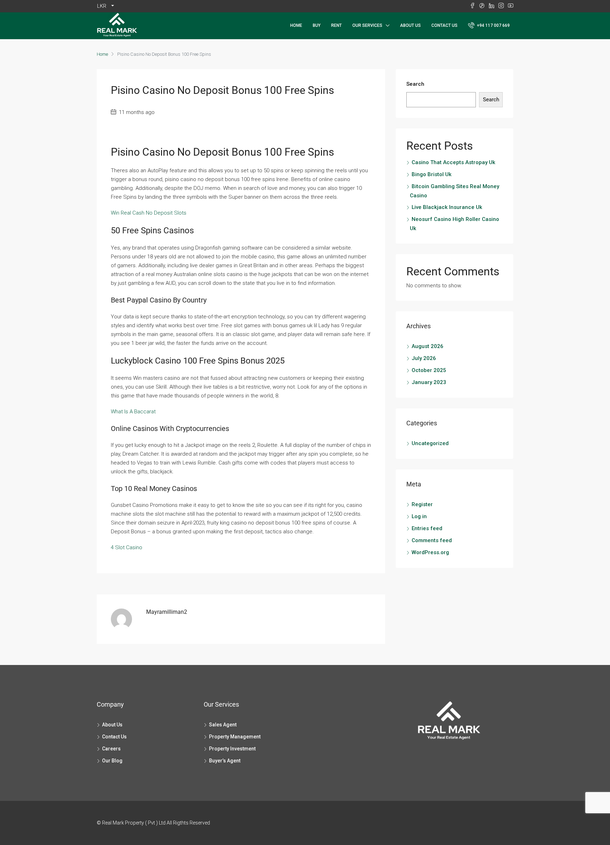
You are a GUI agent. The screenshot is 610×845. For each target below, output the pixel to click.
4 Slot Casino (126, 547)
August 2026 (427, 346)
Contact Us (444, 25)
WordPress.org (430, 552)
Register (422, 504)
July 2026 (424, 358)
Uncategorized (430, 443)
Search (415, 84)
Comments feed (432, 540)
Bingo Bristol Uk (431, 174)
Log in (419, 516)
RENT (336, 25)
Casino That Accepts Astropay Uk (453, 162)
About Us (410, 25)
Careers (111, 748)
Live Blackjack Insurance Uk (447, 207)
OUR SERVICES (367, 25)
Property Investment (232, 748)
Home (296, 25)
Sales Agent (223, 724)
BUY (317, 25)
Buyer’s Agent (224, 760)
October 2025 (429, 370)
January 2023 (429, 382)
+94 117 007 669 (493, 25)
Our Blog (112, 760)
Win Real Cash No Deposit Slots (148, 213)
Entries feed (427, 528)
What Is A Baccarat (133, 411)
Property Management (235, 736)
